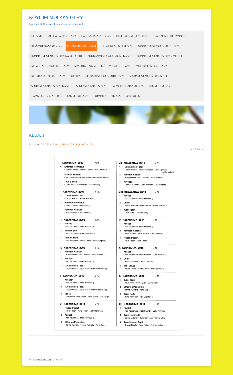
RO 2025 (75, 76)
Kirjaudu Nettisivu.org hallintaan (45, 359)
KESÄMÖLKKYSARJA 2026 (46, 46)
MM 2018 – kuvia (85, 66)
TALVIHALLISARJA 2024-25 (127, 86)
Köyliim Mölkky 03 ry (56, 17)
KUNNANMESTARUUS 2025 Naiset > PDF (56, 56)
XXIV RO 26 (133, 96)
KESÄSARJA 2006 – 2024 (81, 46)
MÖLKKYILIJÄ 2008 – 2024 (151, 66)
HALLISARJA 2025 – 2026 (96, 36)
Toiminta (99, 96)
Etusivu (36, 36)
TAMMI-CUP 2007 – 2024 (46, 96)
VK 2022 (116, 96)
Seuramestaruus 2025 (91, 86)
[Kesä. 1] (116, 243)
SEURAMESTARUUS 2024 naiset (51, 86)
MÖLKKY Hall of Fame (116, 66)
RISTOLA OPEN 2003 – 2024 (48, 76)
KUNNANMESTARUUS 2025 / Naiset (110, 56)
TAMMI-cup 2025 (77, 96)
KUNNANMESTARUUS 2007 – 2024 (158, 46)
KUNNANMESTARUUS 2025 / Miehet (160, 56)
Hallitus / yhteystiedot (133, 36)
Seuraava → (197, 149)
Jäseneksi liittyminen (170, 36)
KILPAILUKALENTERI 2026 (116, 46)
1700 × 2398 (59, 144)
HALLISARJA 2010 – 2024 (61, 36)
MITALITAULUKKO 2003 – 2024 (50, 66)
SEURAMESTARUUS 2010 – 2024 (105, 76)
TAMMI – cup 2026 (160, 86)
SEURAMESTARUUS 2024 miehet (149, 76)
